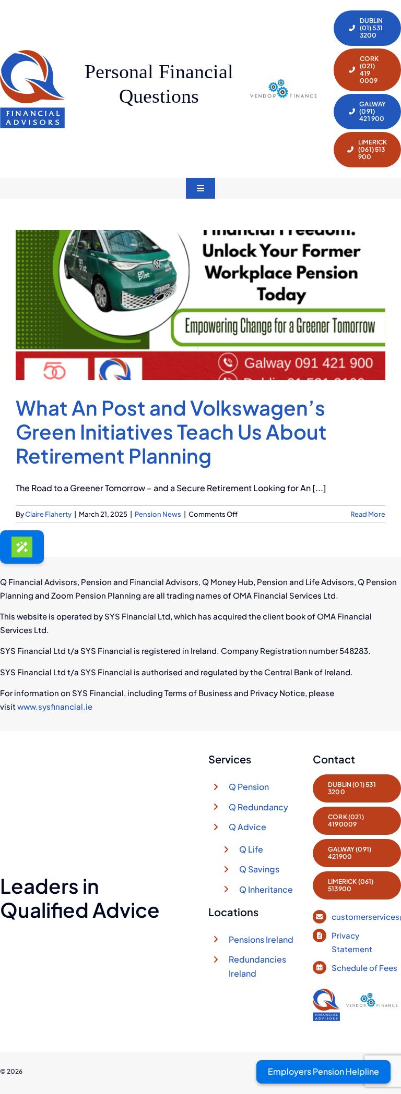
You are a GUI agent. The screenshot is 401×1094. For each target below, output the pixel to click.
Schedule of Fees (365, 968)
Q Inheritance (266, 889)
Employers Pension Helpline (323, 1071)
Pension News (158, 514)
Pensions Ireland (261, 939)
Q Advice (247, 826)
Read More (367, 514)
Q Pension (249, 786)
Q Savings (259, 869)
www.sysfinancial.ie (54, 706)
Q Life (251, 849)
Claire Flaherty (48, 514)
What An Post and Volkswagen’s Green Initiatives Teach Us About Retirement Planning (171, 431)
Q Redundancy (258, 806)
